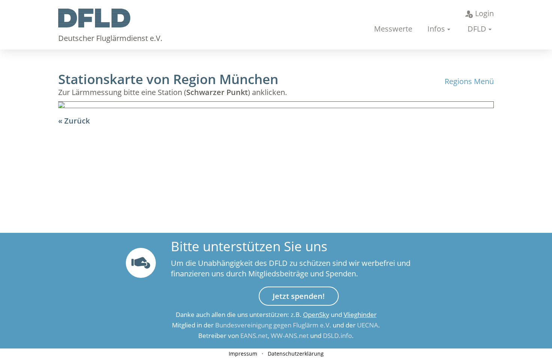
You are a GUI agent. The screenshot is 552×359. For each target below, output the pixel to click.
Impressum (243, 353)
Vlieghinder (360, 314)
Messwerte (393, 29)
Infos (436, 29)
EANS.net (254, 335)
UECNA (367, 325)
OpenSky (316, 314)
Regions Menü (469, 81)
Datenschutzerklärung (296, 353)
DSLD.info (337, 335)
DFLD (477, 29)
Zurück (77, 121)
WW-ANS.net (290, 335)
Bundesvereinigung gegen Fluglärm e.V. (273, 325)
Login (484, 13)
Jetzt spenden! (299, 296)
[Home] (94, 25)
